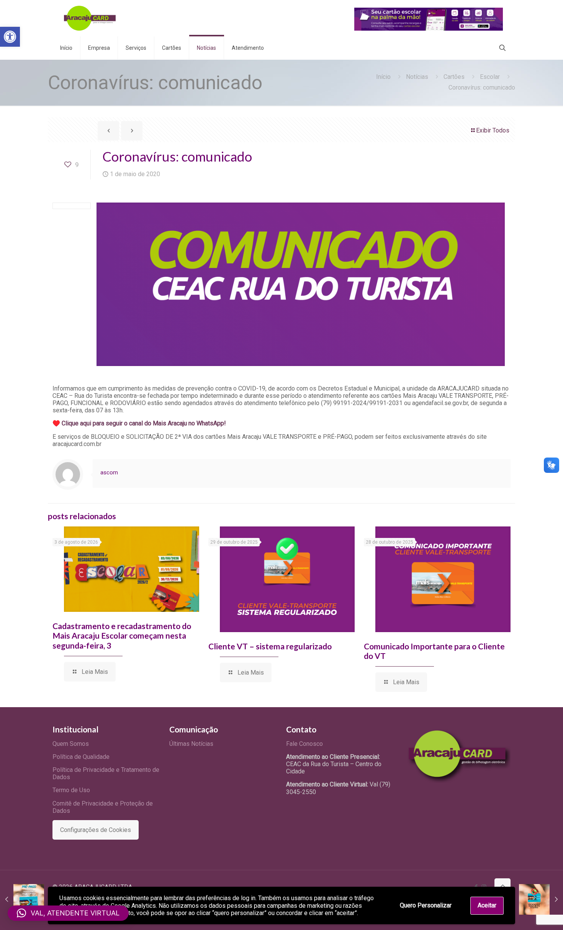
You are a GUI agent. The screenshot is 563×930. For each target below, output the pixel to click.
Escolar (490, 76)
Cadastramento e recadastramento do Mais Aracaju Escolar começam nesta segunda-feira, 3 (121, 635)
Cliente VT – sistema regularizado (270, 646)
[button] (10, 37)
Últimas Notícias (191, 743)
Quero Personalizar (426, 905)
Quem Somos (70, 743)
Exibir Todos (492, 130)
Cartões (454, 76)
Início (383, 76)
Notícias (417, 76)
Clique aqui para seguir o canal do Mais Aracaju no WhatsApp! (144, 423)
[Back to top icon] (502, 886)
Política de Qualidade (81, 756)
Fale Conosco (304, 743)
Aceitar (487, 905)
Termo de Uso (71, 790)
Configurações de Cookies (95, 830)
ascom (109, 472)
